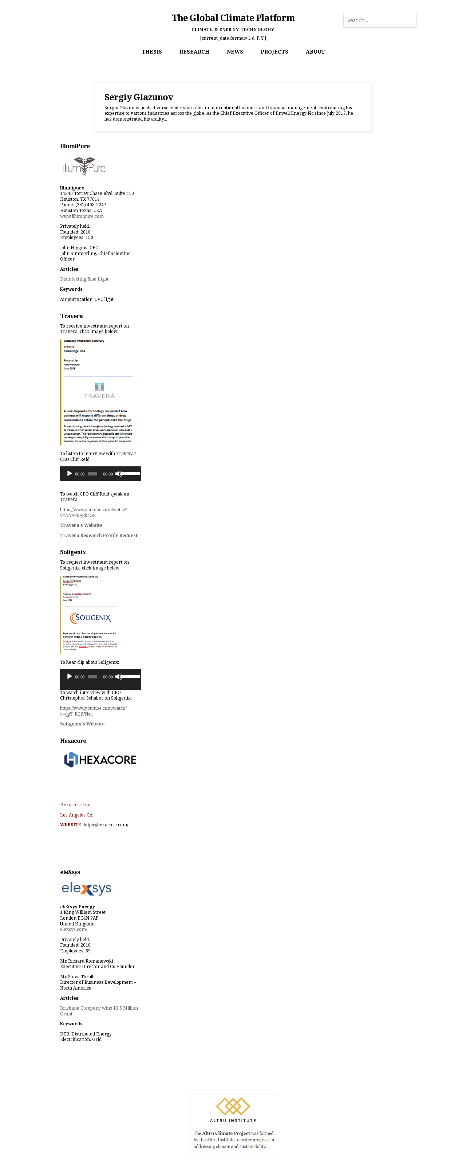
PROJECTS (274, 51)
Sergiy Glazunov (138, 97)
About (315, 51)
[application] (100, 473)
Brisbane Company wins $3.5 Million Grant (99, 1011)
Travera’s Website (81, 525)
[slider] (129, 472)
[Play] (69, 473)
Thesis (152, 51)
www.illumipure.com (82, 216)
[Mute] (118, 473)
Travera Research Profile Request (99, 535)
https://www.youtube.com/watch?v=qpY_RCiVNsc (93, 711)
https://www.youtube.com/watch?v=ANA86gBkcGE (93, 512)
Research (194, 51)
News (235, 51)
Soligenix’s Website (82, 724)
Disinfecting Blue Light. (85, 279)
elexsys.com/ (73, 929)
